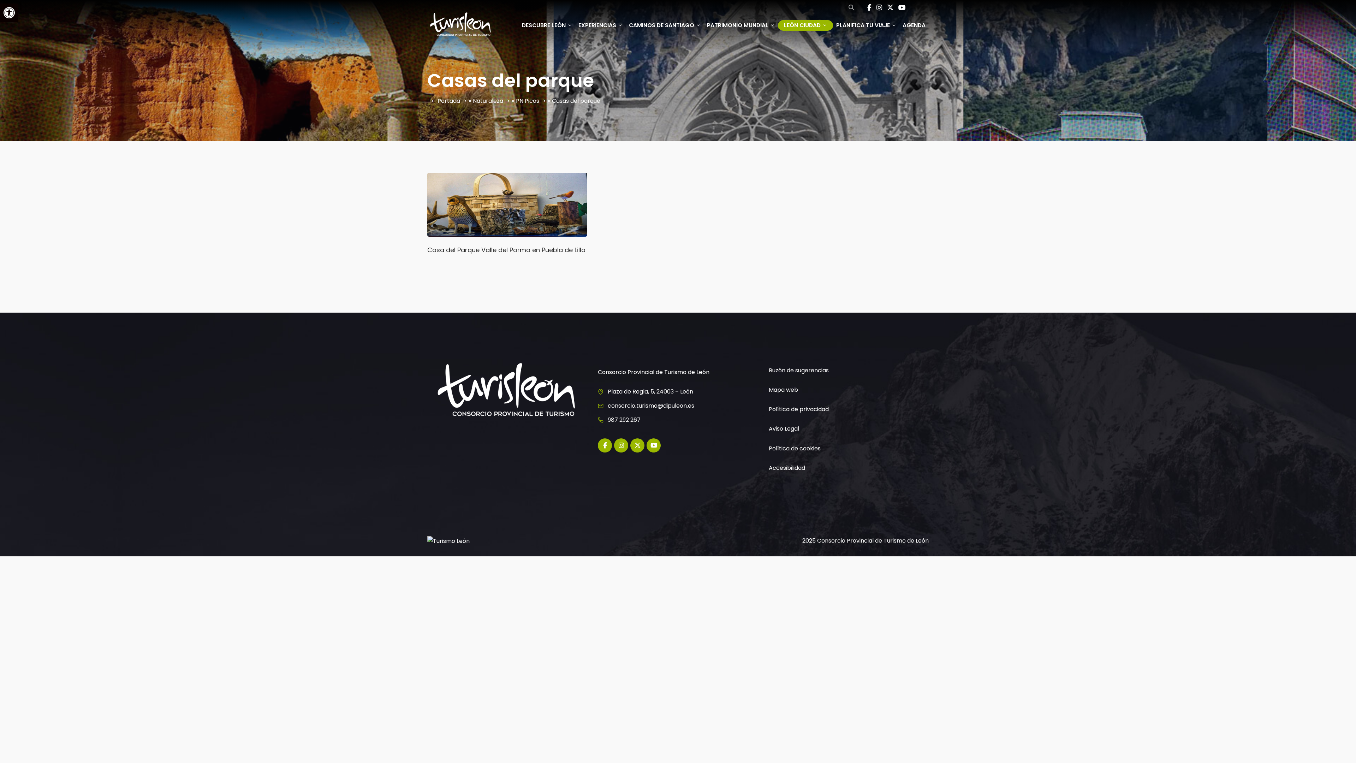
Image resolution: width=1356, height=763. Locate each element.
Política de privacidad (799, 409)
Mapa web (783, 390)
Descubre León (544, 25)
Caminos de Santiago (661, 25)
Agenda (914, 25)
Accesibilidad (787, 468)
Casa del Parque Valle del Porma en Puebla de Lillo (506, 250)
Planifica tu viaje (863, 25)
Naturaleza (488, 101)
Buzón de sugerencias (799, 370)
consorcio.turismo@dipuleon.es (651, 406)
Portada (449, 101)
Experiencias (597, 25)
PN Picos (527, 101)
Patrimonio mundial (737, 25)
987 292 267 (624, 420)
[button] (9, 13)
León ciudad (802, 25)
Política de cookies (795, 448)
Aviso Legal (784, 429)
